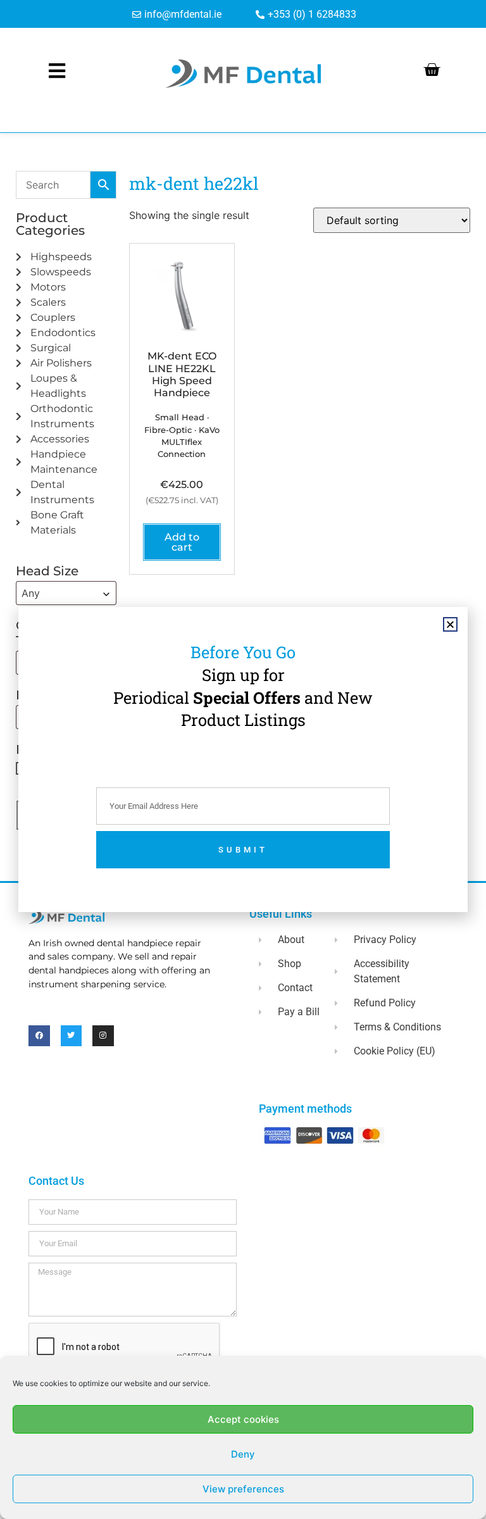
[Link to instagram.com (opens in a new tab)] (103, 1036)
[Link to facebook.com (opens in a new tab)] (39, 1036)
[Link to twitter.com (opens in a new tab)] (71, 1036)
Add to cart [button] (182, 542)
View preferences (243, 1489)
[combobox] (66, 593)
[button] (450, 624)
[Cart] (431, 69)
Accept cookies (243, 1419)
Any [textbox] (31, 593)
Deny (243, 1454)
